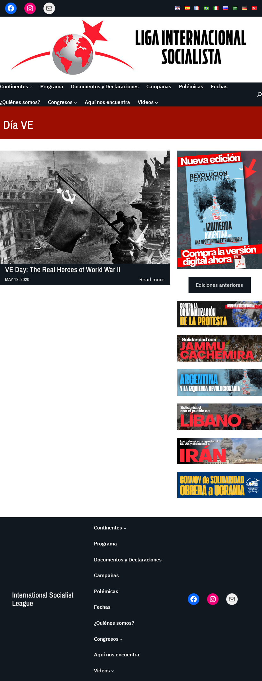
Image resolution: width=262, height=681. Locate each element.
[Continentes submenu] (31, 86)
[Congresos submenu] (75, 102)
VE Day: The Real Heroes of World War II (62, 269)
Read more (152, 280)
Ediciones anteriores (219, 285)
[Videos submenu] (156, 102)
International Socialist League (42, 599)
